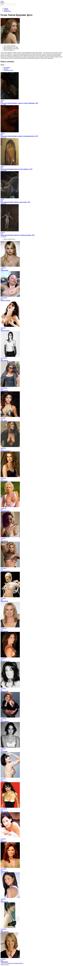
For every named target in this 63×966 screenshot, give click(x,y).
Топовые (6, 68)
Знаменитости (7, 11)
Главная (6, 8)
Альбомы (6, 9)
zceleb (2, 1)
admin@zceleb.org (18, 963)
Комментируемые (8, 70)
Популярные (7, 67)
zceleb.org (9, 963)
